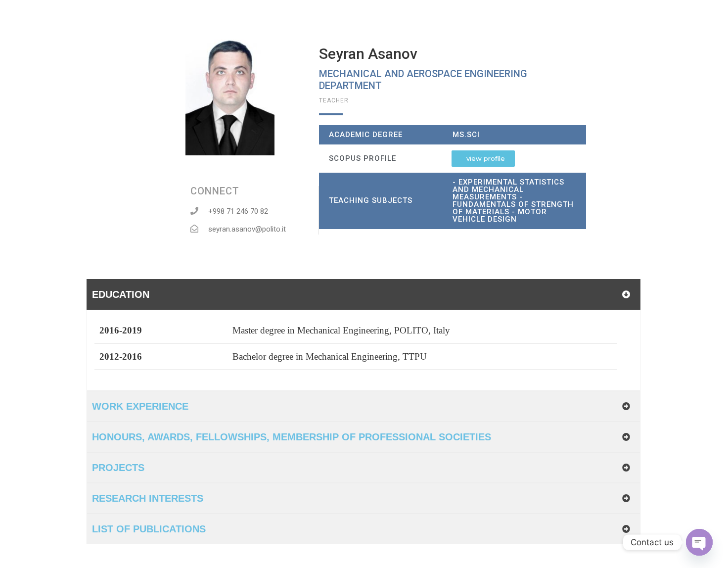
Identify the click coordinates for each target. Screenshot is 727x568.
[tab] (363, 294)
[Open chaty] (699, 542)
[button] (483, 158)
